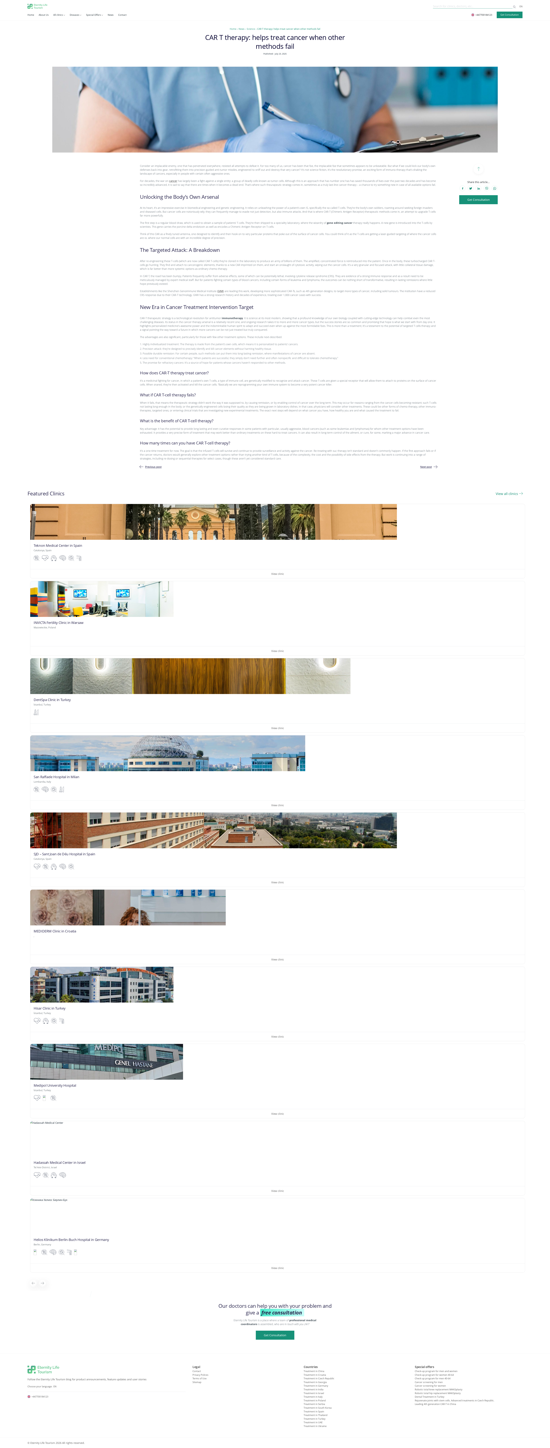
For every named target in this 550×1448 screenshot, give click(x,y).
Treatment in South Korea (318, 1407)
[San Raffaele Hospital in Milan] (277, 772)
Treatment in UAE (313, 1422)
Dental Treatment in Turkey (429, 1396)
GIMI (220, 291)
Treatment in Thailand (315, 1415)
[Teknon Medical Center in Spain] (277, 541)
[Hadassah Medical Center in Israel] (277, 1158)
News (111, 14)
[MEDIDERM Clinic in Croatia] (277, 927)
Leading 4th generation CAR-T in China (435, 1404)
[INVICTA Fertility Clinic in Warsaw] (277, 618)
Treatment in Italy (313, 1396)
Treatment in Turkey (314, 1418)
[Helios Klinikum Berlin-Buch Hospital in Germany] (277, 1235)
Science (251, 28)
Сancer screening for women (430, 1385)
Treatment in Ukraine (315, 1426)
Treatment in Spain (314, 1411)
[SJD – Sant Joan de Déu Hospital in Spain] (277, 850)
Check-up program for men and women (436, 1371)
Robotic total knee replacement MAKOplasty (438, 1389)
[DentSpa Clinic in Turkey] (277, 695)
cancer (173, 181)
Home (31, 14)
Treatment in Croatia (315, 1374)
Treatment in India (313, 1389)
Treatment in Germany (316, 1385)
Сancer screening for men (429, 1382)
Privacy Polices (200, 1374)
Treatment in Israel (314, 1393)
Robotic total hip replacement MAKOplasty (438, 1393)
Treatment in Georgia (315, 1382)
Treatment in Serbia (314, 1404)
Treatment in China (314, 1371)
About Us (44, 14)
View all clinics (507, 493)
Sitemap (196, 1382)
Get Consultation (509, 14)
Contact (122, 14)
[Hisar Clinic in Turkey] (277, 1004)
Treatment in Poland (315, 1400)
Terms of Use (199, 1378)
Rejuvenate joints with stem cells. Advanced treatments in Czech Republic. (454, 1400)
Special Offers (93, 14)
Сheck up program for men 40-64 (432, 1378)
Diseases (74, 14)
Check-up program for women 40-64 (434, 1374)
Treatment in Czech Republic (319, 1378)
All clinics (58, 14)
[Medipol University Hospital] (277, 1081)
